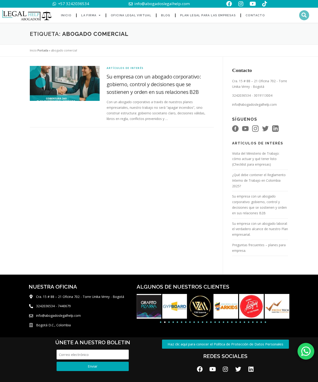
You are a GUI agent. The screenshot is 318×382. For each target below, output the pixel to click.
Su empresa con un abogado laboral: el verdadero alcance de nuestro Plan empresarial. (260, 229)
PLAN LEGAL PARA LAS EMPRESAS (208, 15)
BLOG (165, 15)
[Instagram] (225, 369)
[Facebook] (200, 369)
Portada (42, 50)
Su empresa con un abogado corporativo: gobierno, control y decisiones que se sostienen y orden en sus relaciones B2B (154, 84)
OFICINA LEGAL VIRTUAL (131, 15)
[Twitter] (238, 369)
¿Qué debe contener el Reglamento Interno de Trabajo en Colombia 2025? (259, 180)
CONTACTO (255, 15)
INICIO (66, 15)
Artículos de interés (125, 68)
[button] (304, 15)
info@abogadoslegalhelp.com (254, 104)
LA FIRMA (88, 15)
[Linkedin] (251, 369)
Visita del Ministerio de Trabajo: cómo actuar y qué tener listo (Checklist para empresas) (255, 159)
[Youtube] (212, 369)
